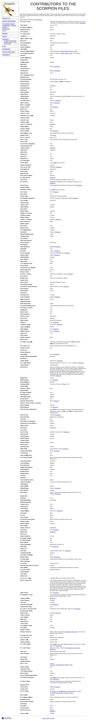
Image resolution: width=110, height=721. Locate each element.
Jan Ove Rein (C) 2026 (48, 718)
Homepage (39, 19)
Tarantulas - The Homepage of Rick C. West (61, 664)
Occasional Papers (8, 24)
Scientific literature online (10, 42)
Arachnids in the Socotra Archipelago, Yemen (61, 693)
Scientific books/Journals (10, 40)
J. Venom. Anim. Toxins (66, 53)
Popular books (7, 43)
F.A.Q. (4, 30)
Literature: (5, 39)
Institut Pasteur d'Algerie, (67, 51)
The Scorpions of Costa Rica (72, 648)
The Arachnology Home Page (70, 631)
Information (6, 29)
